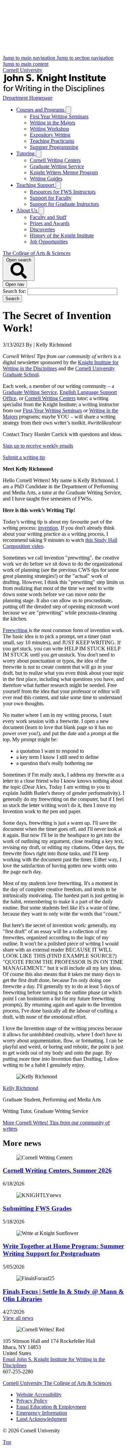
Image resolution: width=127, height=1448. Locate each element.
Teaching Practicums (52, 141)
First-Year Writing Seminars (52, 410)
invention (48, 528)
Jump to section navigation (85, 58)
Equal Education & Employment (51, 1407)
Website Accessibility (39, 1394)
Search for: (15, 291)
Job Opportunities (49, 241)
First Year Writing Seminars (59, 116)
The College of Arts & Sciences (36, 253)
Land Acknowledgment (41, 1419)
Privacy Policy (31, 1401)
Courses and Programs (41, 110)
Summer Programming (54, 147)
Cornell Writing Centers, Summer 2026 (57, 1170)
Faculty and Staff (48, 217)
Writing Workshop (49, 129)
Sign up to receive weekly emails (38, 446)
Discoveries (42, 229)
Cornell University (22, 70)
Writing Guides (46, 178)
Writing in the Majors (52, 122)
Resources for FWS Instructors (63, 192)
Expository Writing (50, 135)
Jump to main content (25, 64)
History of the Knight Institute (62, 235)
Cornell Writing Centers (55, 160)
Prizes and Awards (49, 223)
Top (7, 1442)
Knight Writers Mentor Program (64, 172)
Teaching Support (36, 185)
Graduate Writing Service (57, 166)
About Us (27, 210)
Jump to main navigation (30, 58)
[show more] (68, 110)
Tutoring (26, 153)
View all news (18, 1318)
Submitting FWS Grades (37, 1208)
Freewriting (16, 630)
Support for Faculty (50, 198)
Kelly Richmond (20, 1088)
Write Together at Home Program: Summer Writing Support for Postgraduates (63, 1249)
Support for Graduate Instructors (64, 204)
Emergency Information (41, 1413)
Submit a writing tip (24, 457)
